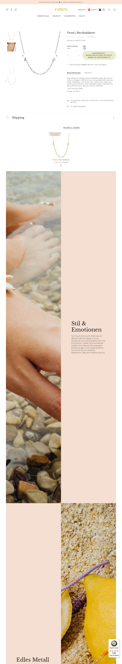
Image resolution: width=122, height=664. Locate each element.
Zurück (23, 55)
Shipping (18, 117)
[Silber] (61, 165)
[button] (56, 16)
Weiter (56, 55)
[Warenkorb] (114, 10)
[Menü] (118, 640)
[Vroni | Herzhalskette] (61, 145)
